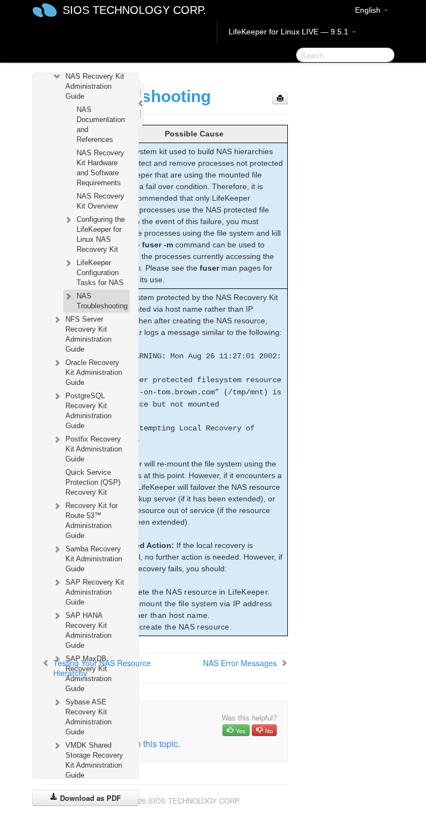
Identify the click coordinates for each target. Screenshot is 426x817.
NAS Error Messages (240, 663)
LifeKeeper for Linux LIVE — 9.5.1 (290, 31)
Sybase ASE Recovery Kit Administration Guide (88, 717)
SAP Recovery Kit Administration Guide (94, 592)
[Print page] (280, 98)
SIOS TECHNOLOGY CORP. (134, 10)
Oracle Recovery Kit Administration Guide (93, 372)
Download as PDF (89, 798)
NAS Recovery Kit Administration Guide (94, 86)
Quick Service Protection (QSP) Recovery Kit (92, 482)
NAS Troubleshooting (102, 301)
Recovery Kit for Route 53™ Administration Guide (91, 520)
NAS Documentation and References (101, 124)
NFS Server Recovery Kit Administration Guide (88, 334)
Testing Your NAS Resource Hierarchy (102, 668)
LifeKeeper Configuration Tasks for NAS (100, 272)
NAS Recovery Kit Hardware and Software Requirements (100, 168)
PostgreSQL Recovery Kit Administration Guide (88, 411)
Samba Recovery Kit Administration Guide (93, 559)
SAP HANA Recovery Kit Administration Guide (88, 630)
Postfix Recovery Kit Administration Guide (93, 449)
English (369, 10)
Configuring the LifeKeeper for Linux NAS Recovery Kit (101, 234)
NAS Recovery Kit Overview (100, 201)
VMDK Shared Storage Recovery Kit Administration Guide (94, 760)
